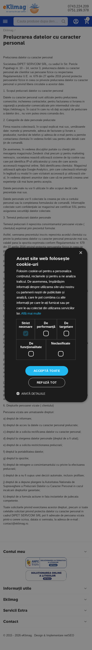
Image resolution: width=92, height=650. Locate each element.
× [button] (80, 252)
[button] (30, 393)
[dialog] (46, 325)
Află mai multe (31, 313)
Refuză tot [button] (47, 382)
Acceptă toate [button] (47, 370)
